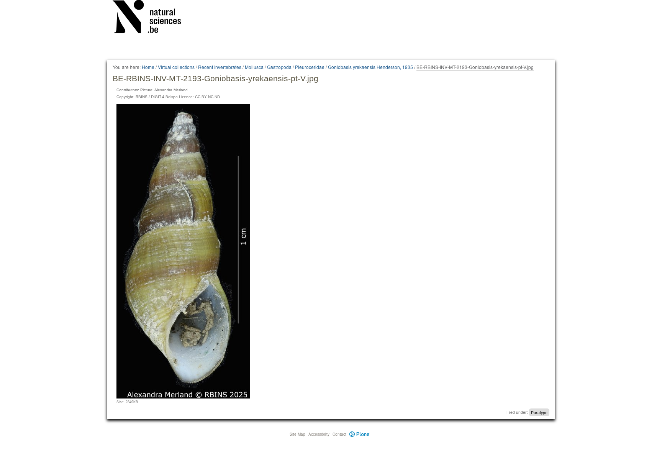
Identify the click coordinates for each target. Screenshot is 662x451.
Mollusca (254, 67)
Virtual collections (176, 67)
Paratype (539, 412)
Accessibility (318, 434)
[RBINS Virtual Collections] (152, 18)
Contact (339, 434)
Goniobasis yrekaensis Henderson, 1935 (370, 67)
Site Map (297, 434)
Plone (360, 434)
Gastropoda (279, 67)
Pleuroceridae (309, 67)
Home (148, 67)
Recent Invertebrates (219, 67)
